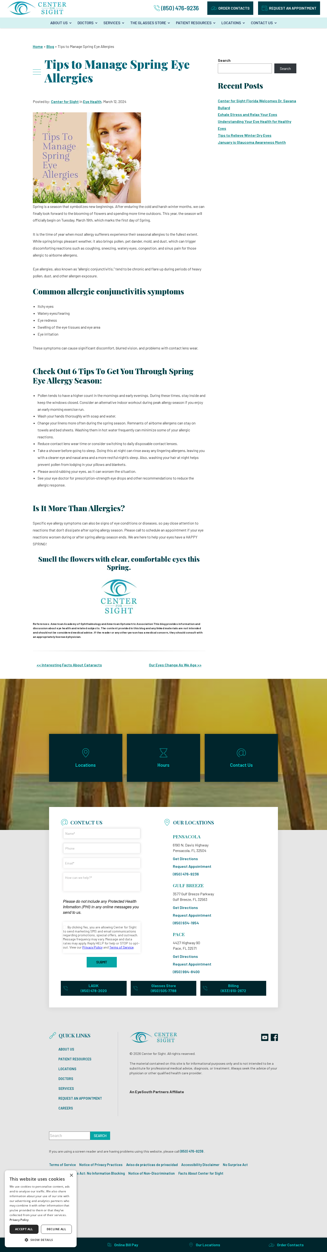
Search (224, 60)
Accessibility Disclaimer (200, 1165)
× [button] (71, 1175)
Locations (231, 22)
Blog (50, 46)
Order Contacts (234, 8)
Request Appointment (192, 866)
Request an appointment (292, 8)
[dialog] (41, 1208)
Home (38, 46)
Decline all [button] (56, 1229)
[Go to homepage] (37, 8)
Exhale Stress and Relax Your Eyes (247, 114)
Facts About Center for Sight (200, 1173)
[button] (41, 1239)
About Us (59, 22)
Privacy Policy (19, 1220)
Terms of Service (62, 1165)
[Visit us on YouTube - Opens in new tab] (264, 1037)
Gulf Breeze (188, 885)
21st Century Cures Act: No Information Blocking (87, 1173)
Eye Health (92, 101)
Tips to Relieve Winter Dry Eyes (244, 135)
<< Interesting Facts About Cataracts (69, 665)
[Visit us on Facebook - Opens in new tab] (274, 1037)
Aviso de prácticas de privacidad (152, 1165)
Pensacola (187, 836)
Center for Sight (65, 101)
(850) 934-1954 (186, 922)
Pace (179, 934)
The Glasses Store (148, 22)
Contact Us (262, 22)
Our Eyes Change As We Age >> (175, 665)
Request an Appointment (80, 1098)
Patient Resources (194, 22)
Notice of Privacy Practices (101, 1165)
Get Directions (185, 859)
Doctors (86, 22)
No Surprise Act (235, 1165)
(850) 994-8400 (186, 971)
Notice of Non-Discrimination (151, 1173)
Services (111, 22)
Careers (65, 1108)
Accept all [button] (24, 1229)
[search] (100, 1136)
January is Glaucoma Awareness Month (252, 142)
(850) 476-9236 (186, 874)
